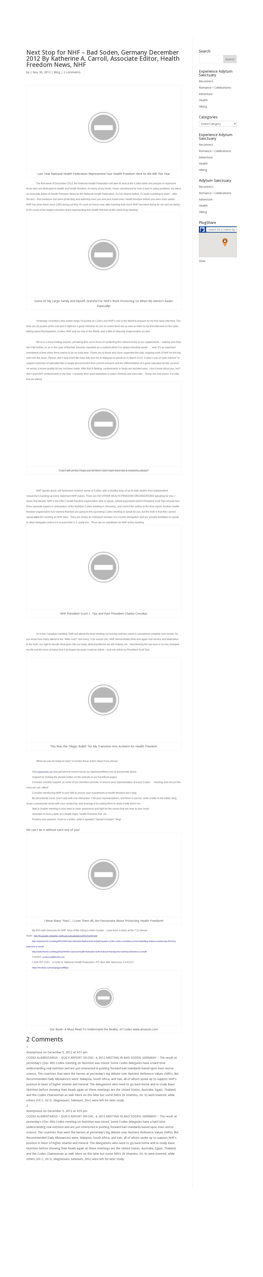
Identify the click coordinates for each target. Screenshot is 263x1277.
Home (129, 23)
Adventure (206, 94)
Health (203, 100)
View (202, 261)
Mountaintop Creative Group (113, 1269)
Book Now (238, 23)
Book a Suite (146, 1215)
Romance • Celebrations (215, 87)
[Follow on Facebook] (11, 5)
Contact (204, 23)
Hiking (203, 106)
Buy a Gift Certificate (151, 1222)
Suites (166, 23)
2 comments (72, 72)
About (145, 23)
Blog (182, 23)
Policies (90, 1249)
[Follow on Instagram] (18, 5)
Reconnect (206, 81)
